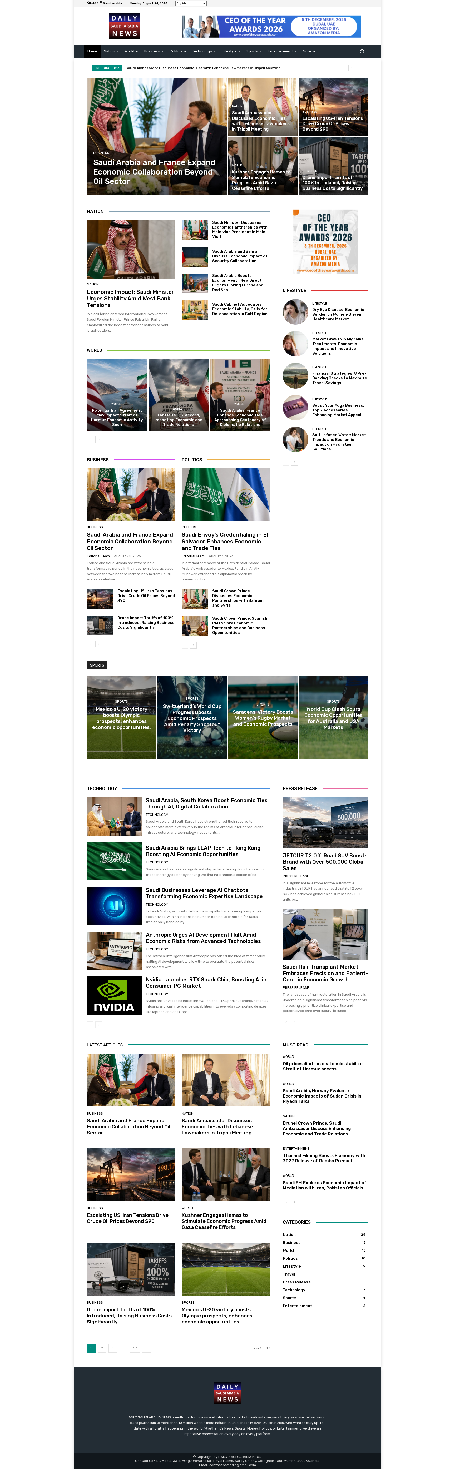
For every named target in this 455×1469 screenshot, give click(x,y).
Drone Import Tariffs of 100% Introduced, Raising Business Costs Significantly (146, 623)
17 (135, 1348)
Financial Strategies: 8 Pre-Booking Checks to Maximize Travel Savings (339, 378)
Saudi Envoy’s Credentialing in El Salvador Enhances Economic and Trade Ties (225, 541)
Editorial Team (98, 556)
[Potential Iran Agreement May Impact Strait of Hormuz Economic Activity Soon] (117, 395)
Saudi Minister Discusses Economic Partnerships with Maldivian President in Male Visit (240, 229)
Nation (237, 106)
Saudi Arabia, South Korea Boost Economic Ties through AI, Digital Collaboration (207, 803)
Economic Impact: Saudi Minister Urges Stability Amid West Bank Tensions (130, 298)
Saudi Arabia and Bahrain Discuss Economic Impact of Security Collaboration (240, 256)
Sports (121, 701)
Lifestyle (319, 303)
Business (101, 153)
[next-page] (98, 439)
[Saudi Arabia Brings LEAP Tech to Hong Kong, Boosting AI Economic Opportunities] (114, 861)
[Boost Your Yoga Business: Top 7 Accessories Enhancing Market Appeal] (295, 407)
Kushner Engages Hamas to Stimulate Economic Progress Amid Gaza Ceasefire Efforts (224, 1221)
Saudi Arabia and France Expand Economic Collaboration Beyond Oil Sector (130, 541)
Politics (189, 527)
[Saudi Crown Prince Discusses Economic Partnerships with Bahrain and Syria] (195, 599)
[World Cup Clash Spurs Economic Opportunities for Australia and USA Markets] (333, 717)
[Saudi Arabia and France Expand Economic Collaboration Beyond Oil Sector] (157, 136)
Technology (157, 814)
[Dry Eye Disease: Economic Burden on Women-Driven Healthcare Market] (295, 312)
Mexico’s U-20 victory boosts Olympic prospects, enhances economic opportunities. (217, 1316)
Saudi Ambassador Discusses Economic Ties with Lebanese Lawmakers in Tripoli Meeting (217, 1127)
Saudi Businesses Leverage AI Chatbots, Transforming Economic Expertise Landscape (204, 893)
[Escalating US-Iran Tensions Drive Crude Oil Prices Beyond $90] (333, 107)
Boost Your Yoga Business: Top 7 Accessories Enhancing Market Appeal (338, 410)
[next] (360, 68)
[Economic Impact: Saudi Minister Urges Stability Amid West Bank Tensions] (131, 249)
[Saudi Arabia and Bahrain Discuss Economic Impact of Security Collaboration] (195, 257)
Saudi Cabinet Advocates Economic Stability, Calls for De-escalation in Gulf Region (240, 309)
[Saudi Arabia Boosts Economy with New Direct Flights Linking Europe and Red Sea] (195, 284)
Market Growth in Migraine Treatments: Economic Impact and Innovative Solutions (338, 346)
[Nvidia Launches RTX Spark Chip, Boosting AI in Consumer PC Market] (114, 995)
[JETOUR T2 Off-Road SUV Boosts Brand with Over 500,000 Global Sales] (325, 822)
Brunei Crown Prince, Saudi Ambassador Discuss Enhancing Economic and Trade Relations (317, 1128)
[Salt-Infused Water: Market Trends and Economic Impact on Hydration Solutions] (295, 439)
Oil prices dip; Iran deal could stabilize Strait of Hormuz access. (323, 1066)
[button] (362, 51)
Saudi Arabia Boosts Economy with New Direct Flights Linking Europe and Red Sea (238, 282)
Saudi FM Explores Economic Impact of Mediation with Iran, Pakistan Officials (325, 1185)
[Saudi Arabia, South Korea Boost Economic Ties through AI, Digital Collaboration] (114, 816)
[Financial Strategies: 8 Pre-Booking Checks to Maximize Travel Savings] (295, 375)
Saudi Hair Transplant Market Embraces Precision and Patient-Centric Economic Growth (325, 973)
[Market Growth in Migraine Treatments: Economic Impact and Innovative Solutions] (295, 343)
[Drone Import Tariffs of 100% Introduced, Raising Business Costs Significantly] (333, 166)
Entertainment (296, 1148)
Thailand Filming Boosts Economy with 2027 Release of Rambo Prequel (324, 1158)
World (237, 165)
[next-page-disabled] (98, 1024)
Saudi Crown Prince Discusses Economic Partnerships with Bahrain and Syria (238, 598)
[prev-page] (90, 439)
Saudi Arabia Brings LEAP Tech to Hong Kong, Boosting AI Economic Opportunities (204, 851)
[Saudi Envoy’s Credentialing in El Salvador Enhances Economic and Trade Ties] (226, 495)
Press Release (296, 876)
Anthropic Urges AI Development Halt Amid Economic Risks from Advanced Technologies (203, 938)
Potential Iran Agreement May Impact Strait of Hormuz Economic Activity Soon (117, 417)
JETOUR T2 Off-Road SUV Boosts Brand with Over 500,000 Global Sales (325, 861)
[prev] (351, 68)
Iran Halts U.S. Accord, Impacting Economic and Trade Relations (178, 420)
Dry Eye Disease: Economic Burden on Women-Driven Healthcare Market (338, 314)
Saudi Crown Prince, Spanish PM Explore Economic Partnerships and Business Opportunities (239, 625)
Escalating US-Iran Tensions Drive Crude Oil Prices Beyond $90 (181, 68)
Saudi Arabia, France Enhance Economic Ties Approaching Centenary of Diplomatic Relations (240, 417)
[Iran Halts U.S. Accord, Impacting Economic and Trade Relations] (179, 395)
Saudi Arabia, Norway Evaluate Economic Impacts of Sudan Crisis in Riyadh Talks (322, 1096)
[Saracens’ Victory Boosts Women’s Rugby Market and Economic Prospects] (263, 717)
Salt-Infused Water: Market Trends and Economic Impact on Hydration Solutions (339, 442)
